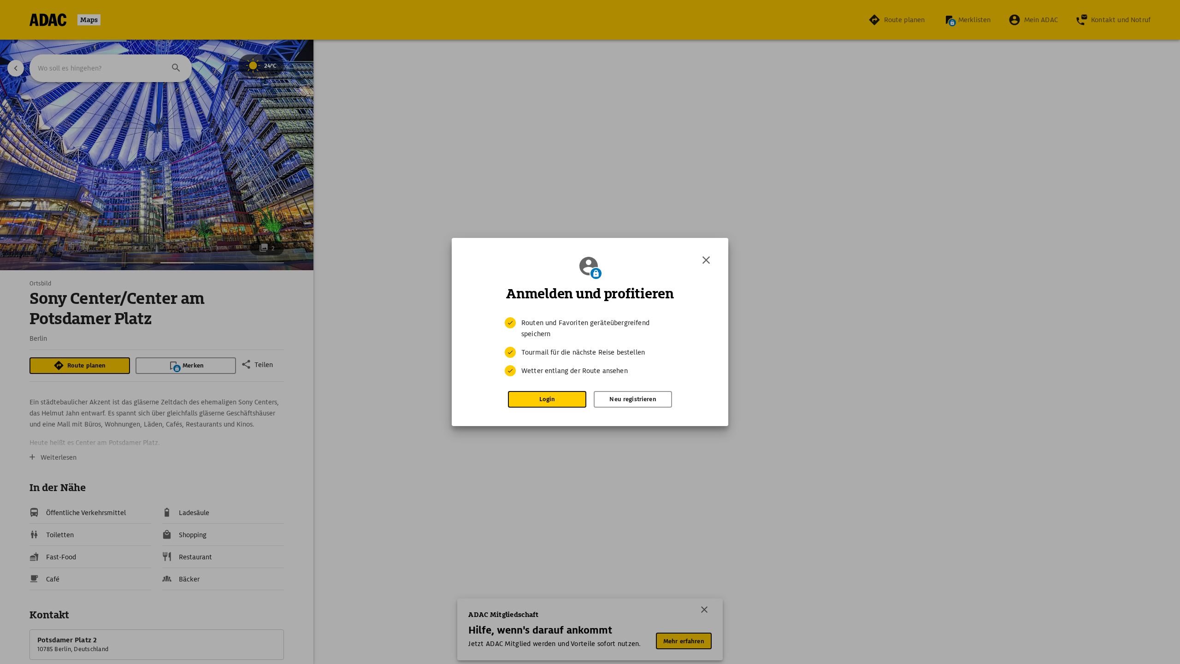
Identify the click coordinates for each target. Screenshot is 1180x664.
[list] (590, 346)
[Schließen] (706, 260)
